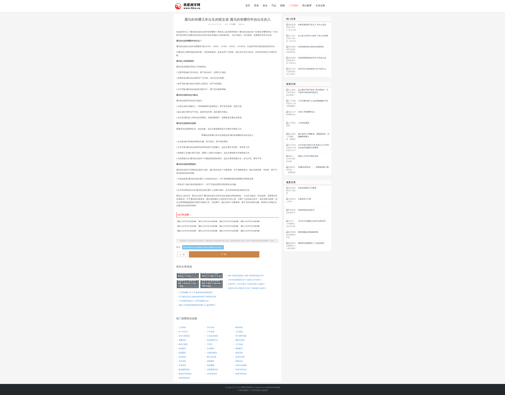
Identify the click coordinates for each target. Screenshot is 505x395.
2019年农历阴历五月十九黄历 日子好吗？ (245, 280)
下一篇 (223, 254)
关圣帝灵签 (240, 357)
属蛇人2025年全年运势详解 (207, 226)
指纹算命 (239, 361)
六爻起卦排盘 (212, 336)
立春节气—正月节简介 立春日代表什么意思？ (246, 284)
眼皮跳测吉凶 (184, 370)
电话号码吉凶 (240, 374)
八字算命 (182, 327)
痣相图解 (210, 365)
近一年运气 (183, 332)
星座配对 (239, 348)
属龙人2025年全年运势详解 (186, 226)
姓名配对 (182, 348)
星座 (256, 5)
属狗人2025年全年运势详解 (228, 231)
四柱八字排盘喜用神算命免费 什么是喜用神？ (197, 305)
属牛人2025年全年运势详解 (207, 221)
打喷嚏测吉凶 (212, 370)
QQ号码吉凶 (212, 374)
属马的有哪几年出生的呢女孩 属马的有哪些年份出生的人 (203, 247)
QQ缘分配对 (212, 353)
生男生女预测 (240, 365)
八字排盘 (210, 332)
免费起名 (182, 340)
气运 (273, 5)
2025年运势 (183, 214)
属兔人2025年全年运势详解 (250, 221)
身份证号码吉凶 (185, 374)
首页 (247, 5)
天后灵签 (182, 361)
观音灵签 (239, 353)
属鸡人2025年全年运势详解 (207, 231)
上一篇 (182, 254)
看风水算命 (240, 340)
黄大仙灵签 (211, 357)
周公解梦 (307, 5)
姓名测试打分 (212, 340)
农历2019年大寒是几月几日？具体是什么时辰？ (247, 288)
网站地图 (277, 387)
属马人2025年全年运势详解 (228, 226)
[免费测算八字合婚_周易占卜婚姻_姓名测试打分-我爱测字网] (188, 6)
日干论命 (210, 327)
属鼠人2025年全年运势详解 (186, 221)
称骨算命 (239, 327)
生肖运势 (320, 5)
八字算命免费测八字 (244, 390)
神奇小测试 (183, 344)
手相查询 (182, 365)
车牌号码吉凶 (184, 378)
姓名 (265, 5)
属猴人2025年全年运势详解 (186, 231)
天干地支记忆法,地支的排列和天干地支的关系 (197, 297)
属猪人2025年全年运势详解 (250, 231)
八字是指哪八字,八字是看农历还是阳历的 (195, 292)
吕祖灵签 (182, 357)
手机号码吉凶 (240, 370)
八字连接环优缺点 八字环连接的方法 (194, 301)
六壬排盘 (239, 332)
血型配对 (182, 353)
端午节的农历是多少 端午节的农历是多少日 (246, 276)
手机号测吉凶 (256, 390)
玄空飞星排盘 (184, 336)
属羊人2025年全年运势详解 (250, 226)
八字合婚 (239, 344)
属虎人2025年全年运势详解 (228, 221)
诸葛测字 (210, 361)
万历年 (210, 344)
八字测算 (293, 5)
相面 (282, 5)
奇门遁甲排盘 (240, 336)
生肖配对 (210, 348)
